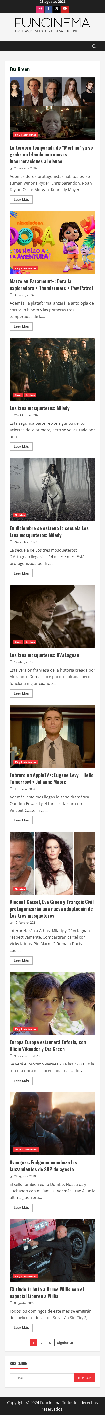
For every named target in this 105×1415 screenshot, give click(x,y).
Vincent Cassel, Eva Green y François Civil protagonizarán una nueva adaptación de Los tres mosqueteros (52, 863)
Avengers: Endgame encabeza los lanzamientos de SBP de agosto (52, 1123)
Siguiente (65, 1342)
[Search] (94, 46)
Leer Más (23, 200)
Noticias (20, 515)
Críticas (30, 395)
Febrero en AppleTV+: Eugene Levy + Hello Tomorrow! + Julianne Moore (52, 736)
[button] (10, 46)
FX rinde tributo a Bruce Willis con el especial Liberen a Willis (52, 1250)
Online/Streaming (26, 1149)
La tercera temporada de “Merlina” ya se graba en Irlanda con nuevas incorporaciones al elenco (52, 108)
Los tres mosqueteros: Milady (52, 369)
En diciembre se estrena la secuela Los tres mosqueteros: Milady (52, 489)
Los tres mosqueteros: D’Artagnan (52, 616)
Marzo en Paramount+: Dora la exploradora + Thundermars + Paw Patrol (52, 242)
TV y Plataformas (25, 134)
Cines (18, 395)
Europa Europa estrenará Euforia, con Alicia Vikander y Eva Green (52, 1003)
